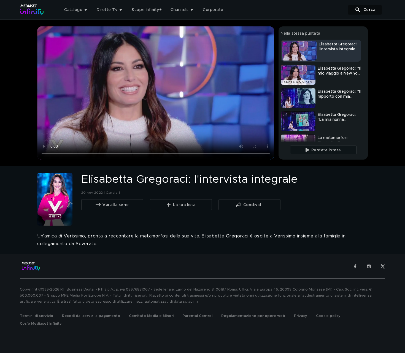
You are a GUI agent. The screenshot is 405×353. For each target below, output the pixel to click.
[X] (382, 266)
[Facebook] (355, 266)
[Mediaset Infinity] (32, 9)
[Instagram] (368, 266)
